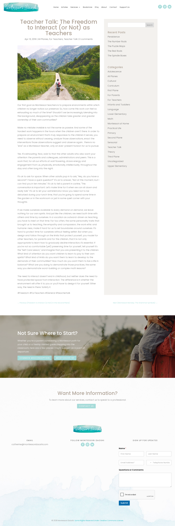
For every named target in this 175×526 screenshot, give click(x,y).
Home (56, 7)
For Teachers (56, 39)
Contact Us (86, 406)
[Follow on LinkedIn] (169, 7)
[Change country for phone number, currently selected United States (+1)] (149, 462)
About (104, 7)
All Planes (43, 39)
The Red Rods (115, 50)
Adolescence (114, 71)
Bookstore (87, 7)
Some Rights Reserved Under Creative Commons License (99, 520)
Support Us (125, 7)
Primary (112, 132)
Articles (64, 7)
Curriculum (113, 85)
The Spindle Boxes (117, 55)
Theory (111, 151)
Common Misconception (35, 358)
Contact (113, 7)
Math (110, 118)
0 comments (86, 39)
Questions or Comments (131, 470)
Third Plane (113, 156)
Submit (124, 503)
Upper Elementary (117, 166)
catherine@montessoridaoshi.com (30, 444)
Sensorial (112, 142)
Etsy (97, 7)
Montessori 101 (65, 358)
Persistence (114, 36)
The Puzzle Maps (116, 46)
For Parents (114, 95)
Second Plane (115, 137)
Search (150, 25)
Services (74, 7)
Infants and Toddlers (119, 104)
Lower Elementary (117, 114)
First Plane (113, 90)
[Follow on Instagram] (165, 7)
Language (113, 109)
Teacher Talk (71, 39)
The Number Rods (117, 41)
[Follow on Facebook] (160, 7)
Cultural (112, 80)
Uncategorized (115, 161)
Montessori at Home (118, 123)
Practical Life (114, 128)
